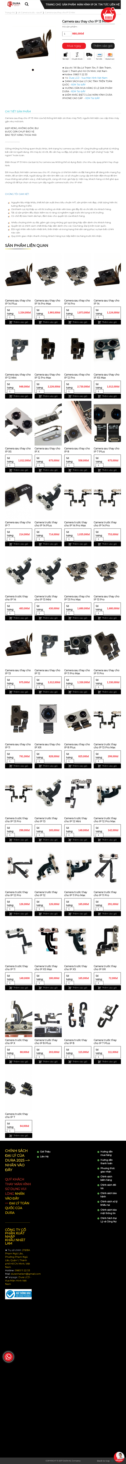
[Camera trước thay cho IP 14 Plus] (48, 497)
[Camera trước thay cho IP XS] (77, 941)
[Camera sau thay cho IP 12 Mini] (18, 349)
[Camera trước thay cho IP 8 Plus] (48, 1014)
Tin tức (103, 4)
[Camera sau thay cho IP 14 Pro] (77, 275)
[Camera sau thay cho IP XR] (48, 719)
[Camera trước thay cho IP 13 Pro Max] (107, 719)
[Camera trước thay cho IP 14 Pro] (107, 497)
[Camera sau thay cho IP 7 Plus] (107, 423)
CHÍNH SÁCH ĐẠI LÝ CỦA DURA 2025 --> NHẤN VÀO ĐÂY (17, 1160)
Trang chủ (53, 4)
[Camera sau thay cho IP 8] (77, 423)
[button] (33, 70)
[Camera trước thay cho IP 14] (18, 571)
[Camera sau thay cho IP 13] (18, 645)
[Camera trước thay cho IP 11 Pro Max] (77, 867)
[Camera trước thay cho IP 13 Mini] (48, 571)
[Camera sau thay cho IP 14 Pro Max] (48, 275)
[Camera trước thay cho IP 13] (48, 793)
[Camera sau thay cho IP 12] (48, 645)
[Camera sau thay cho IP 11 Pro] (107, 645)
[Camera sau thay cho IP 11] (18, 719)
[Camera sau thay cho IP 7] (18, 497)
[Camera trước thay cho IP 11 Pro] (107, 867)
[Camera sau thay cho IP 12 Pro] (77, 349)
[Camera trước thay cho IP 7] (18, 1088)
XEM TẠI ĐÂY (78, 84)
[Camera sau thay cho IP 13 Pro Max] (77, 571)
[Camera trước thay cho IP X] (18, 1014)
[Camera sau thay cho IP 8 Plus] (77, 719)
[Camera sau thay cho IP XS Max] (107, 349)
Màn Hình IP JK (87, 4)
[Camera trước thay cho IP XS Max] (48, 941)
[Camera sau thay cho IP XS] (18, 423)
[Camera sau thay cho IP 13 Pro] (107, 571)
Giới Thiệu (45, 1151)
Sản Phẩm (69, 4)
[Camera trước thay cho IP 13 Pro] (18, 793)
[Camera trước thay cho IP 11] (18, 941)
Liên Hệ (44, 1156)
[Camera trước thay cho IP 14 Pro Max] (77, 497)
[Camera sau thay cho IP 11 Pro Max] (77, 645)
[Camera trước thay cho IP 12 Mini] (77, 793)
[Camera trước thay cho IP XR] (107, 941)
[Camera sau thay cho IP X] (48, 423)
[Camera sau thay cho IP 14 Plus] (18, 275)
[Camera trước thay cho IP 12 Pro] (18, 867)
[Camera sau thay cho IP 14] (107, 275)
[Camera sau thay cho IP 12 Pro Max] (48, 349)
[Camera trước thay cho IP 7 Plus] (107, 1014)
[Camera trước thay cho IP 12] (48, 867)
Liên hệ (115, 4)
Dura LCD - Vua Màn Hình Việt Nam (88, 78)
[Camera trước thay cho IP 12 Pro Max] (107, 793)
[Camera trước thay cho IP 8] (77, 1014)
